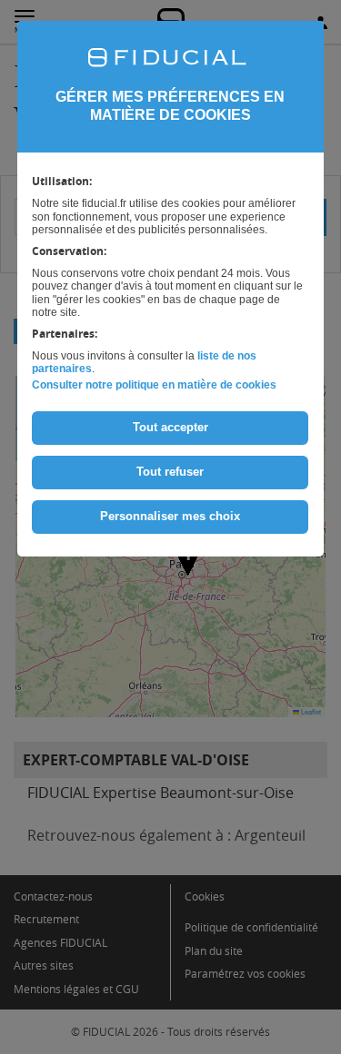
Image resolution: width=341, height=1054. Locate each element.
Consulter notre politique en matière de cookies (154, 385)
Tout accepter (170, 427)
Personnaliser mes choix (170, 516)
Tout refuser (170, 471)
